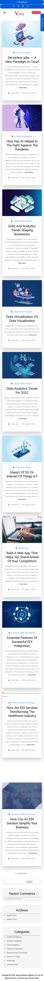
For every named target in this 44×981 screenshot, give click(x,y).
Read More (23, 87)
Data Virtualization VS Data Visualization (22, 319)
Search (29, 882)
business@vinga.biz (22, 2)
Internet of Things (23, 467)
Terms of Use (22, 978)
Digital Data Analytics (23, 221)
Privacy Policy (34, 978)
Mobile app (23, 548)
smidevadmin (14, 93)
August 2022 (12, 915)
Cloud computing (23, 52)
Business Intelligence (14, 941)
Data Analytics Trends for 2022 (22, 391)
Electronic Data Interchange (23, 632)
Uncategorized (12, 964)
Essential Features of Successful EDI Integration (22, 642)
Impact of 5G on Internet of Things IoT (22, 474)
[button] (4, 12)
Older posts (22, 873)
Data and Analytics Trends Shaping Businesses (22, 230)
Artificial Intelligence (23, 136)
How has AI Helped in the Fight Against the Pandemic (22, 145)
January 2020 (12, 919)
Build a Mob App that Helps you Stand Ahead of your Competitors (22, 557)
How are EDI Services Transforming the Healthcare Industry (22, 712)
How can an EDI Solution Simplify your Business (22, 823)
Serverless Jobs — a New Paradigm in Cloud (22, 60)
